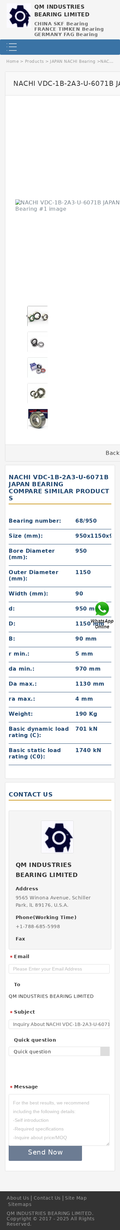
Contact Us (47, 1198)
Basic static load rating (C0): (35, 753)
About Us (18, 1198)
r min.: (19, 654)
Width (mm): (28, 593)
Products (34, 61)
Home (12, 61)
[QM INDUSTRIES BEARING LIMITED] (19, 14)
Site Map (76, 1198)
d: (12, 608)
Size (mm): (26, 536)
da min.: (21, 669)
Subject (22, 1012)
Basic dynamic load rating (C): (39, 732)
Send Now (45, 1152)
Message (24, 1087)
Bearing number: (35, 521)
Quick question (35, 1040)
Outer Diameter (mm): (33, 575)
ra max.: (22, 699)
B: (12, 639)
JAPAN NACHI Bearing (73, 61)
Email (19, 957)
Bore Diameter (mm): (32, 554)
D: (12, 624)
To (17, 984)
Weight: (21, 714)
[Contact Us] (102, 615)
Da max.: (23, 684)
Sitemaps (19, 1204)
